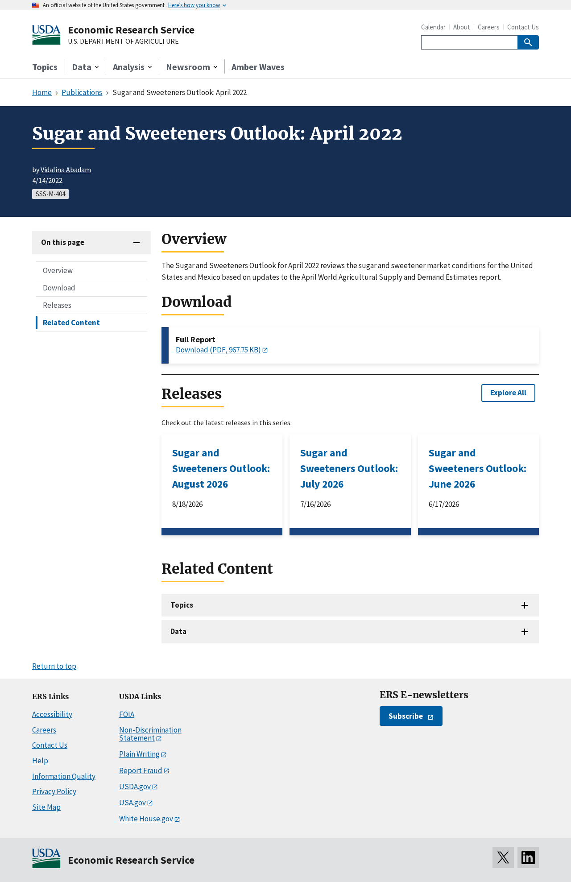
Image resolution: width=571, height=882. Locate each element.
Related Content (71, 322)
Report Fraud (140, 770)
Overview (58, 270)
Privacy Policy (54, 791)
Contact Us (523, 27)
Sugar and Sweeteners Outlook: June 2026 (477, 468)
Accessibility (52, 714)
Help (40, 761)
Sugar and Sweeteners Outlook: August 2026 (221, 468)
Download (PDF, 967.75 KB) (218, 350)
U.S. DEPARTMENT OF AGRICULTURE (123, 41)
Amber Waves (258, 66)
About (461, 27)
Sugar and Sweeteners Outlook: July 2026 (349, 468)
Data (178, 631)
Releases (57, 305)
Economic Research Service (131, 29)
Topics (45, 66)
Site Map (46, 807)
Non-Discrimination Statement (150, 734)
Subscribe (406, 716)
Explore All (508, 393)
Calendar (433, 27)
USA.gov (132, 802)
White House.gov (146, 819)
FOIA (126, 714)
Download (59, 287)
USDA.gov (135, 786)
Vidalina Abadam (66, 169)
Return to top (54, 666)
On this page (62, 242)
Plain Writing (139, 754)
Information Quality (63, 776)
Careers (489, 27)
